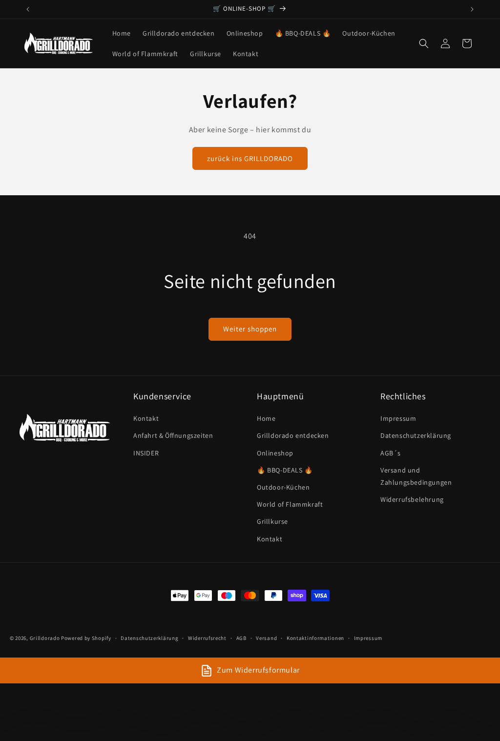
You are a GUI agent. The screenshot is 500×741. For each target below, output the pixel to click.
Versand (266, 638)
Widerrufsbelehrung (412, 499)
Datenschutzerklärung (415, 435)
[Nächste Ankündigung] (472, 9)
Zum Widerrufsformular (258, 670)
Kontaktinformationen (315, 638)
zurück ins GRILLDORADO (250, 158)
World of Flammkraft (290, 504)
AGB (241, 638)
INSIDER (146, 453)
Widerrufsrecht (207, 638)
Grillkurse (272, 521)
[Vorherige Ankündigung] (28, 9)
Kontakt (146, 418)
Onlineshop (275, 453)
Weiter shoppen (250, 328)
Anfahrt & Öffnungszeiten (173, 435)
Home (266, 418)
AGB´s (390, 453)
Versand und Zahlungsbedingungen (416, 476)
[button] (424, 43)
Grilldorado (45, 638)
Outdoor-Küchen (283, 487)
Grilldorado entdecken (293, 435)
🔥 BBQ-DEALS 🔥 (285, 470)
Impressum (398, 418)
